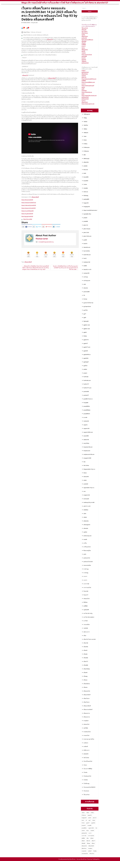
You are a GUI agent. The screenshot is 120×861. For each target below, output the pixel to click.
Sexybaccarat (87, 450)
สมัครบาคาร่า (87, 632)
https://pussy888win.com (88, 82)
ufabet (85, 517)
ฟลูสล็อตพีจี (86, 609)
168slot (85, 121)
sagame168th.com (88, 432)
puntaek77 (86, 395)
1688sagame (87, 114)
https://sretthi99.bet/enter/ (90, 210)
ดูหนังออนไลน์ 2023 (88, 561)
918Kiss (85, 143)
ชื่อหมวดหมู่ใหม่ (87, 550)
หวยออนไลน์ (86, 735)
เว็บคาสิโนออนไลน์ (88, 761)
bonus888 (86, 177)
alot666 (85, 166)
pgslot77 (86, 343)
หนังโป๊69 (86, 728)
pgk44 (85, 332)
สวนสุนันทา (86, 720)
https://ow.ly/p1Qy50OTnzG (28, 202)
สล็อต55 (85, 650)
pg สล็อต (86, 310)
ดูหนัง (83, 94)
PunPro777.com (87, 387)
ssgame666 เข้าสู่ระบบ (89, 487)
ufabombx (86, 521)
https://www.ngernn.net (88, 104)
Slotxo (85, 472)
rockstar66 (86, 421)
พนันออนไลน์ (86, 598)
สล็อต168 (84, 29)
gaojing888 (86, 199)
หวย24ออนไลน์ (87, 731)
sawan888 (86, 436)
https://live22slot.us (87, 92)
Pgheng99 (86, 321)
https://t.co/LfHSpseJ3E (27, 211)
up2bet (85, 532)
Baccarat (86, 169)
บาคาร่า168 (86, 583)
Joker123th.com (87, 236)
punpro (85, 373)
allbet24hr (86, 162)
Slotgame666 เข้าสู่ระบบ (89, 469)
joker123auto (87, 228)
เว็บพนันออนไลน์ (87, 776)
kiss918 (83, 58)
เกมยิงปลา (86, 742)
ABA (85, 154)
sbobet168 (86, 439)
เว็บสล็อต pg (86, 783)
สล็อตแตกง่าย (87, 713)
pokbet (85, 369)
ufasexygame (87, 524)
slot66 (83, 34)
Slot (84, 461)
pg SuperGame (87, 306)
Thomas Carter (26, 22)
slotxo (83, 48)
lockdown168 (87, 262)
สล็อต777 (86, 661)
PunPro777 (86, 384)
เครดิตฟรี (86, 746)
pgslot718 (86, 339)
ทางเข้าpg (86, 572)
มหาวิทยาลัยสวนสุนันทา (89, 617)
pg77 (85, 314)
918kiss (83, 70)
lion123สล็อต (87, 251)
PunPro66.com (87, 380)
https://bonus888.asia (87, 39)
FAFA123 (86, 191)
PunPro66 (86, 376)
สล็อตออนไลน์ (87, 691)
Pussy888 (86, 402)
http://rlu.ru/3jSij (27, 219)
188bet (85, 129)
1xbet (85, 136)
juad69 (85, 240)
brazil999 (86, 180)
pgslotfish (86, 358)
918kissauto (87, 147)
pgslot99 (86, 350)
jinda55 (85, 217)
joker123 (84, 77)
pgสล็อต (85, 365)
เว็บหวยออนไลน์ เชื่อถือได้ (89, 787)
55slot (85, 140)
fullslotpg (84, 90)
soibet (85, 480)
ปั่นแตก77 (86, 595)
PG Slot (85, 299)
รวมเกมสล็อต (87, 624)
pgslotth (84, 59)
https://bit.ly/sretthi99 (27, 200)
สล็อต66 (85, 654)
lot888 (85, 265)
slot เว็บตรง (84, 31)
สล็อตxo (85, 680)
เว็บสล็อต (86, 779)
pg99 (83, 89)
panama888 (87, 291)
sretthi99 (86, 484)
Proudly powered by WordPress (67, 859)
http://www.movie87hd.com (89, 79)
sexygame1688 (87, 458)
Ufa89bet (86, 509)
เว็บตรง (85, 765)
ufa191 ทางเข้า (87, 506)
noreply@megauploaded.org (46, 242)
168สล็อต (86, 125)
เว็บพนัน (85, 772)
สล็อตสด (85, 687)
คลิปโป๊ (83, 51)
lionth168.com (87, 254)
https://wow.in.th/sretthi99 (28, 208)
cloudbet (86, 188)
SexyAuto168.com (88, 447)
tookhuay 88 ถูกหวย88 (89, 502)
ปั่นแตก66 (86, 591)
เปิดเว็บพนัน (86, 757)
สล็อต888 (84, 41)
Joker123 (86, 225)
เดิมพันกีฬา (86, 754)
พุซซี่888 (84, 44)
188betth (84, 61)
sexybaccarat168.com (89, 454)
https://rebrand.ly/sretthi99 (28, 205)
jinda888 (86, 221)
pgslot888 (84, 56)
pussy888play (87, 410)
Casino (85, 184)
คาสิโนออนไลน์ (87, 546)
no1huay (86, 277)
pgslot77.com (87, 347)
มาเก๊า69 (86, 620)
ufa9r (85, 513)
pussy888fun (87, 406)
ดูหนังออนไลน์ (85, 63)
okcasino (86, 288)
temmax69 (86, 498)
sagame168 (86, 428)
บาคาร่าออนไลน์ (87, 587)
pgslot (83, 87)
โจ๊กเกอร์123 (85, 28)
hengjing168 (87, 206)
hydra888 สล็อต (87, 214)
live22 (85, 258)
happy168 (86, 203)
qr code (85, 417)
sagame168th (91, 828)
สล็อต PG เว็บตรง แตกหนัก (90, 639)
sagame (84, 75)
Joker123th (86, 232)
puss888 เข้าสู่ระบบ (88, 399)
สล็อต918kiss (87, 669)
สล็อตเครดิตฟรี (52, 78)
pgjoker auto (87, 325)
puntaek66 (86, 391)
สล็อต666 (86, 657)
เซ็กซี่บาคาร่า (87, 750)
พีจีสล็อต (85, 602)
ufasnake (86, 528)
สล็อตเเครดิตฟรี (87, 706)
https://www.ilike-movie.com (89, 95)
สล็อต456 (86, 646)
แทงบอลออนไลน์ (85, 853)
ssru (85, 491)
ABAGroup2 (86, 158)
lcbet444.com (87, 247)
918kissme (86, 151)
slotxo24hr (86, 476)
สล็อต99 (84, 43)
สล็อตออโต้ (49, 39)
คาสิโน (85, 543)
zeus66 (85, 539)
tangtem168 (87, 495)
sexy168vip (86, 443)
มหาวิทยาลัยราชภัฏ (88, 613)
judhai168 (84, 38)
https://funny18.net (87, 54)
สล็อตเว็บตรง (85, 33)
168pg (85, 117)
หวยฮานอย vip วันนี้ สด (89, 739)
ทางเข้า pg (86, 569)
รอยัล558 (86, 628)
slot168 (83, 830)
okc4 (85, 284)
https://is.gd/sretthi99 (27, 213)
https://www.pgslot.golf (88, 85)
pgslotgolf (86, 362)
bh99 (85, 173)
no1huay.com (87, 280)
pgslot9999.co (87, 354)
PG (84, 295)
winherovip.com (87, 535)
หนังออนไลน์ (86, 724)
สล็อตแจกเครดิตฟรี (88, 709)
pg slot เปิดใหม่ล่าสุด (88, 302)
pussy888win (87, 413)
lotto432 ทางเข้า (87, 269)
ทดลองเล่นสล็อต (87, 565)
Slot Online (86, 465)
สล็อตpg (85, 676)
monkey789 (86, 273)
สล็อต (85, 635)
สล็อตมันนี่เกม (87, 683)
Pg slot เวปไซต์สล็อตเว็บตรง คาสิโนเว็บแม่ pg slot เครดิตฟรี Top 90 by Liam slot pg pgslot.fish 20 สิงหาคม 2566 (65, 267)
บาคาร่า (84, 46)
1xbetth (84, 53)
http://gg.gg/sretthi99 (27, 216)
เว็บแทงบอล (86, 791)
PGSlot (85, 336)
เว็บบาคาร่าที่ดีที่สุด (88, 768)
